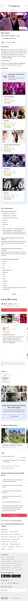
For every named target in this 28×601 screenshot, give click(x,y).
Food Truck (19, 546)
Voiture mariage (12, 536)
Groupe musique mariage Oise (7, 468)
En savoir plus (4, 68)
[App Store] (6, 577)
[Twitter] (5, 583)
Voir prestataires (14, 416)
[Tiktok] (17, 583)
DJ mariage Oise (15, 466)
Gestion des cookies (18, 561)
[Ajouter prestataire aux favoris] (26, 14)
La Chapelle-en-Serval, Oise (9, 38)
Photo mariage (17, 534)
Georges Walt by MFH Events (12, 145)
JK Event (6, 121)
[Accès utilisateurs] (26, 6)
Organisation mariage (14, 544)
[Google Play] (16, 577)
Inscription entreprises (6, 567)
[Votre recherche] (2, 14)
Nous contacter (14, 515)
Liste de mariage (4, 544)
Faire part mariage (14, 531)
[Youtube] (14, 583)
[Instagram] (11, 583)
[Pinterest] (8, 583)
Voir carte (23, 457)
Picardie (3, 10)
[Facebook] (2, 583)
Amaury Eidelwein (17, 520)
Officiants (3, 549)
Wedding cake (12, 546)
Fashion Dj (7, 169)
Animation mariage (5, 541)
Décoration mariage (5, 539)
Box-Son (6, 193)
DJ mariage (9, 549)
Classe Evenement (9, 96)
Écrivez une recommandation (14, 310)
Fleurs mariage (14, 541)
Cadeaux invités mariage (6, 534)
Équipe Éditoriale (4, 569)
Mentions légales (10, 557)
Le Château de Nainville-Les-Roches (13, 445)
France (5, 590)
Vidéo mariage (4, 536)
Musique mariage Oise (6, 466)
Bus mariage (20, 536)
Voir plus (14, 294)
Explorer (23, 28)
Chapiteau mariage (15, 539)
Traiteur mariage (4, 531)
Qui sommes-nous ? (17, 567)
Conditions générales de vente (8, 559)
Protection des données (6, 561)
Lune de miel (4, 546)
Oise (7, 10)
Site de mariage (19, 569)
